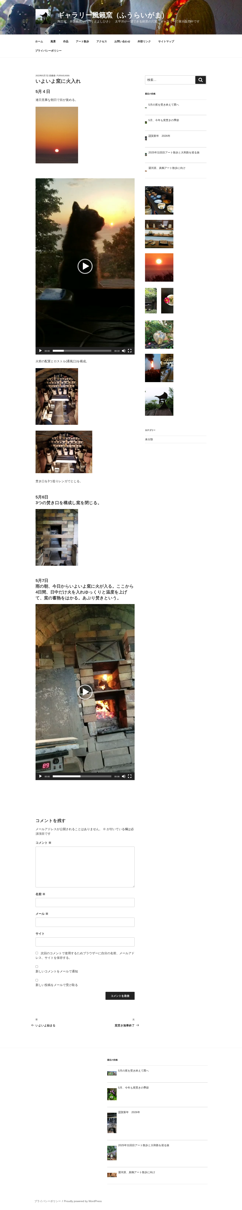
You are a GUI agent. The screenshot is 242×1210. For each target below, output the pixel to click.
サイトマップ (166, 41)
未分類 (149, 439)
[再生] (40, 351)
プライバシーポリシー (48, 50)
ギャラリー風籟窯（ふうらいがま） (112, 15)
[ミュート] (124, 351)
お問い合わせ (122, 41)
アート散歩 (82, 41)
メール (42, 913)
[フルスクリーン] (130, 351)
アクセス (101, 41)
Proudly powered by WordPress (83, 1201)
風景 (53, 41)
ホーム (39, 41)
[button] (85, 266)
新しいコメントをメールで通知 (57, 971)
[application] (85, 266)
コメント (43, 842)
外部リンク (144, 41)
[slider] (82, 351)
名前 (40, 894)
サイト (40, 933)
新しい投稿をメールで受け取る (57, 985)
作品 (65, 41)
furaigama (63, 75)
